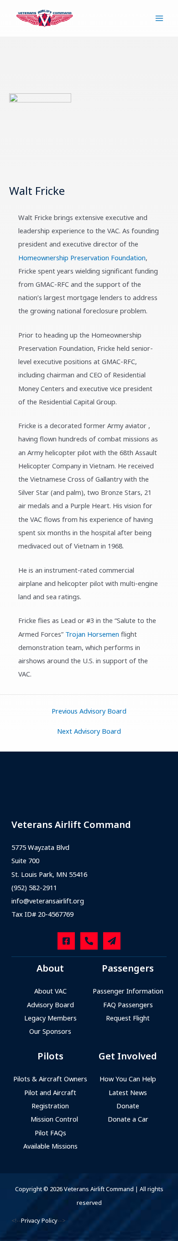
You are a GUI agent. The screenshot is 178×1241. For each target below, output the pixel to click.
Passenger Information (128, 990)
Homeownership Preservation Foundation (82, 257)
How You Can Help (127, 1078)
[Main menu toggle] (159, 18)
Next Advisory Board (89, 731)
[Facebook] (66, 941)
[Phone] (89, 941)
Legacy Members (50, 1017)
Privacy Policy (39, 1220)
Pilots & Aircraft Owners (50, 1078)
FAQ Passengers (128, 1004)
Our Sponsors (50, 1031)
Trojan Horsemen (92, 634)
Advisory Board (50, 1004)
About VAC (50, 990)
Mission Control (54, 1118)
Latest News (128, 1092)
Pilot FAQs (50, 1132)
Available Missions (50, 1145)
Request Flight (128, 1017)
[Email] (111, 941)
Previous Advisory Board (89, 711)
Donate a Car (128, 1118)
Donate (127, 1105)
